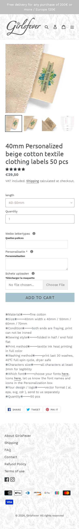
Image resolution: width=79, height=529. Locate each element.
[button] (15, 169)
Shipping (32, 181)
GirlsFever (32, 515)
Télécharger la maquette (20, 278)
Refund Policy (15, 464)
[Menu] (72, 26)
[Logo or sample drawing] (33, 273)
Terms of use (14, 471)
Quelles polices (14, 238)
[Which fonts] (33, 233)
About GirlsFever (17, 436)
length (9, 195)
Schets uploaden (32, 275)
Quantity (11, 211)
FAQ (7, 450)
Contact (10, 457)
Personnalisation (15, 256)
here (65, 374)
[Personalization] (31, 251)
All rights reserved (52, 515)
